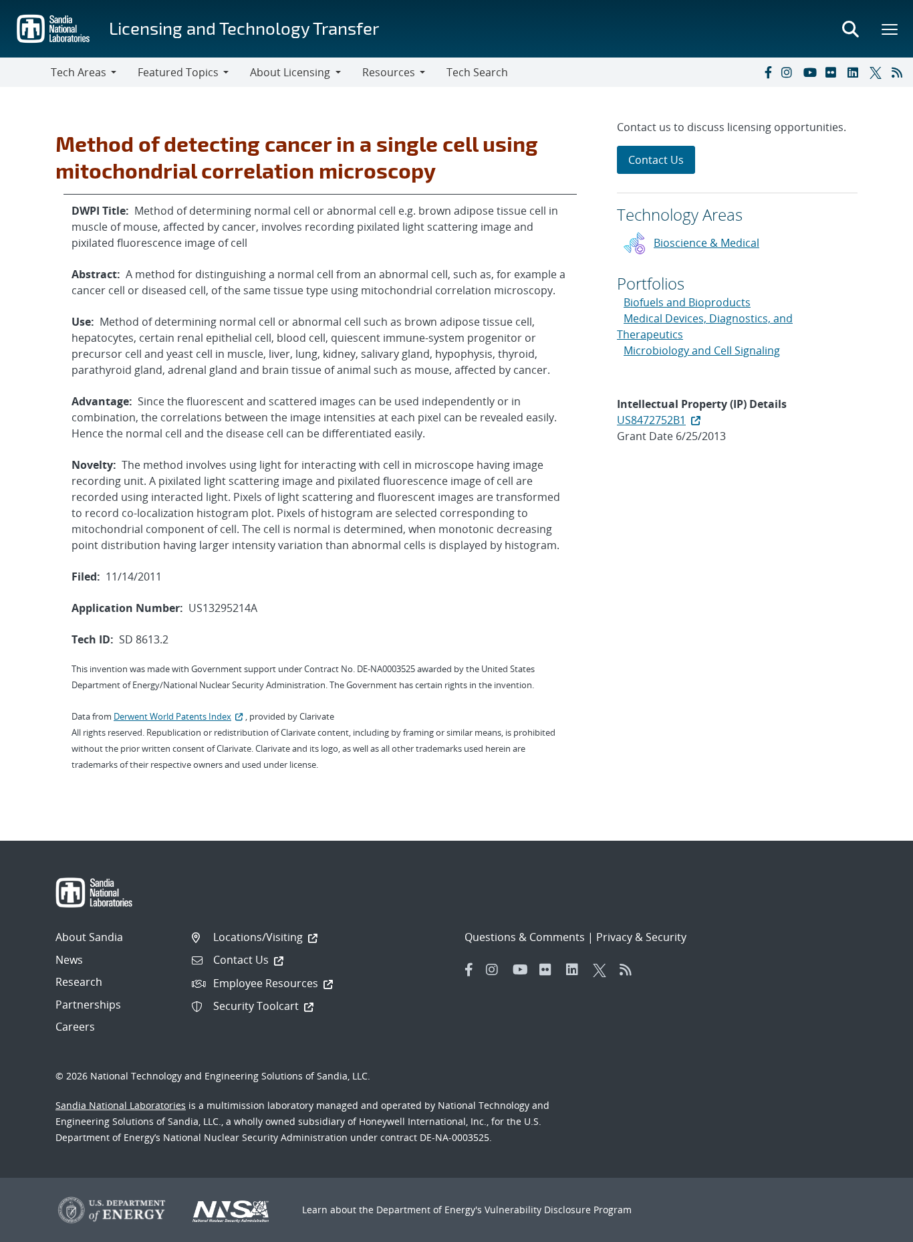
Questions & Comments (525, 937)
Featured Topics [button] (178, 72)
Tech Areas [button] (78, 72)
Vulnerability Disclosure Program (558, 1209)
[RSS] (900, 72)
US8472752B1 (651, 420)
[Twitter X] (878, 72)
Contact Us (656, 159)
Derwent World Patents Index (172, 716)
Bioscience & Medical (706, 242)
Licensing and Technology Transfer (244, 27)
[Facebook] (767, 72)
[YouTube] (811, 72)
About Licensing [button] (290, 72)
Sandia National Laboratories (120, 1105)
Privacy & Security (641, 937)
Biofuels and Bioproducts (687, 302)
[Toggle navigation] (25, 72)
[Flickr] (833, 72)
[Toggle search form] (850, 28)
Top (873, 1226)
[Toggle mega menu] (890, 28)
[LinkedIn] (855, 72)
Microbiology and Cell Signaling (702, 350)
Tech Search (477, 72)
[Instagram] (789, 72)
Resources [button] (388, 72)
